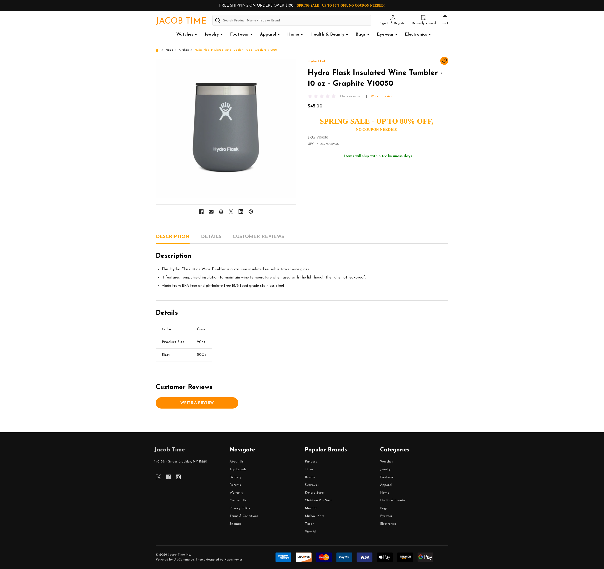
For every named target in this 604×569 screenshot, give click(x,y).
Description (172, 236)
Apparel (268, 35)
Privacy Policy (240, 508)
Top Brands (238, 469)
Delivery (235, 477)
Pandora (311, 461)
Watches (184, 35)
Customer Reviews (258, 236)
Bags (361, 35)
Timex (309, 469)
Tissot (309, 524)
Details (211, 236)
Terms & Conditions (244, 516)
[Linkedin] (241, 211)
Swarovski (312, 485)
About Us (236, 461)
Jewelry (211, 35)
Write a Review (382, 96)
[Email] (211, 211)
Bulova (310, 477)
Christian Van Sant (318, 500)
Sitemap (236, 524)
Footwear (239, 35)
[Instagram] (178, 477)
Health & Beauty (327, 35)
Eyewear (385, 35)
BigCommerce (184, 559)
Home (293, 35)
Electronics (416, 35)
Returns (235, 485)
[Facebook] (201, 211)
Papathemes (233, 559)
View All (310, 531)
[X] (231, 211)
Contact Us (238, 500)
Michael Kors (314, 516)
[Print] (221, 211)
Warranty (236, 493)
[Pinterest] (251, 211)
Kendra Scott (315, 493)
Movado (311, 508)
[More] (196, 34)
